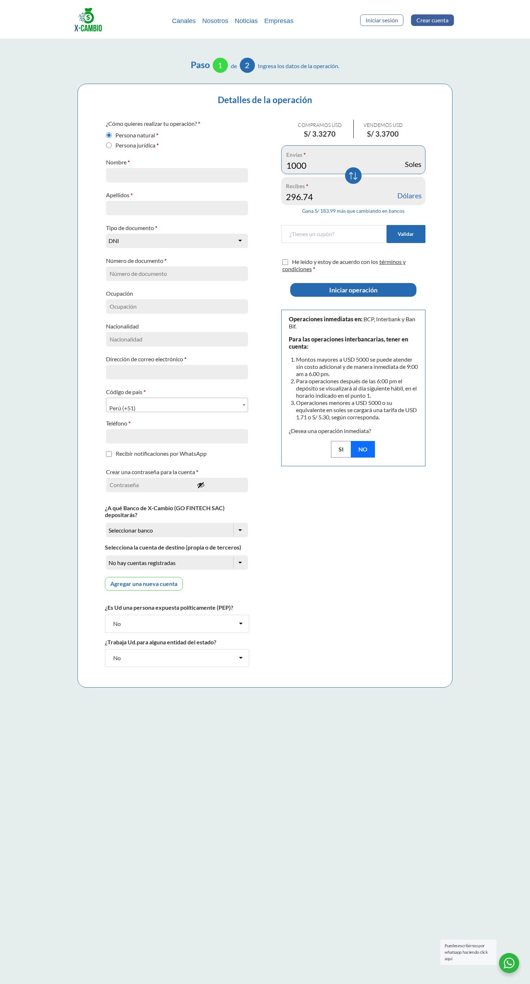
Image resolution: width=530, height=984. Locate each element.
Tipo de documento (131, 227)
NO (362, 449)
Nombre (118, 162)
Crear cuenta (432, 20)
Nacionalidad (123, 326)
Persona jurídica (137, 143)
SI (341, 449)
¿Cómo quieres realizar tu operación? (153, 123)
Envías (296, 154)
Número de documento (136, 260)
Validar (406, 234)
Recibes (297, 186)
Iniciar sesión (382, 20)
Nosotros (215, 21)
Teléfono (118, 423)
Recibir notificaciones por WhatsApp (161, 453)
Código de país (126, 391)
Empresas (278, 21)
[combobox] (177, 405)
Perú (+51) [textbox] (122, 408)
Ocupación (120, 293)
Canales (184, 21)
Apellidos (119, 194)
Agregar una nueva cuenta (143, 583)
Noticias (246, 21)
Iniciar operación (353, 290)
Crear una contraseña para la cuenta (152, 471)
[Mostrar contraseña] (220, 485)
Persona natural (136, 133)
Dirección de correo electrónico (146, 359)
